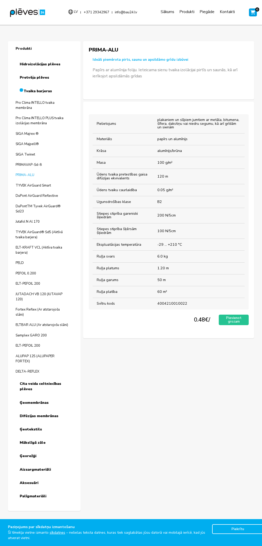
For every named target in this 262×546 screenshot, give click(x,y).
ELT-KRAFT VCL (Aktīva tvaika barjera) (39, 250)
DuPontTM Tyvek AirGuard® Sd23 (38, 209)
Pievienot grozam (234, 320)
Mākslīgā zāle (33, 442)
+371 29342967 (96, 12)
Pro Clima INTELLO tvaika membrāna (35, 105)
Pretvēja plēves (34, 77)
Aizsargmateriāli (35, 469)
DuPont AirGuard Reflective (37, 195)
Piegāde (207, 11)
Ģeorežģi (28, 456)
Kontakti (227, 11)
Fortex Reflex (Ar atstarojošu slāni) (38, 312)
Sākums (167, 11)
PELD (20, 263)
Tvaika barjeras (38, 91)
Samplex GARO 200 (31, 335)
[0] (251, 12)
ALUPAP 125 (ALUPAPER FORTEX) (35, 359)
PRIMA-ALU (25, 175)
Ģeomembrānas (34, 402)
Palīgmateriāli (33, 496)
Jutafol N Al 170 (28, 221)
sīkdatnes (57, 532)
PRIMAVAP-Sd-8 (29, 164)
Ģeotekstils (31, 429)
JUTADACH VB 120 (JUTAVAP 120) (39, 297)
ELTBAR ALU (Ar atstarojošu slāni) (42, 325)
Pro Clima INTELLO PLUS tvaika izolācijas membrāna (39, 121)
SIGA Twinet (25, 154)
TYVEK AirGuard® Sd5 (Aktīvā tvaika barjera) (39, 235)
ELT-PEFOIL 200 (28, 283)
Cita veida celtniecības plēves (40, 386)
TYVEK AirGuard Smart (33, 185)
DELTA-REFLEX (27, 371)
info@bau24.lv (126, 12)
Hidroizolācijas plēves (40, 64)
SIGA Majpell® (27, 144)
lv (76, 11)
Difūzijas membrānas (39, 416)
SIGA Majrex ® (27, 133)
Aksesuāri (29, 482)
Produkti (186, 11)
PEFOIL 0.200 (26, 273)
